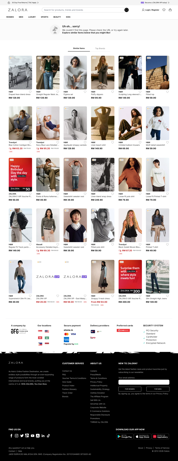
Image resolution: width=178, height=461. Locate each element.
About (140, 448)
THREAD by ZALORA (99, 422)
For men (157, 389)
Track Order (67, 393)
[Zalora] (17, 10)
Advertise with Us (97, 404)
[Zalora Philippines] (40, 344)
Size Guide (66, 382)
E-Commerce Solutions (100, 411)
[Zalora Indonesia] (47, 344)
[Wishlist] (163, 9)
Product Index (68, 385)
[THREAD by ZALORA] (27, 435)
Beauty (57, 17)
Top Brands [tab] (100, 48)
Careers (93, 371)
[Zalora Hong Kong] (40, 337)
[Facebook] (11, 435)
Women (10, 17)
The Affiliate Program (99, 396)
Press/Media (95, 374)
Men (21, 17)
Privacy (149, 448)
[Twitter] (22, 435)
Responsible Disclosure (100, 415)
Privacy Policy (96, 382)
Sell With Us (95, 400)
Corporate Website (98, 407)
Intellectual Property (99, 385)
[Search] (126, 10)
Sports (44, 17)
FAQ (64, 374)
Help (20, 451)
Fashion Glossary (69, 389)
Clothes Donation (97, 393)
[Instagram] (16, 435)
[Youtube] (32, 435)
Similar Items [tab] (79, 48)
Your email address (126, 378)
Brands (65, 396)
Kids (68, 17)
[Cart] (170, 9)
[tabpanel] (89, 181)
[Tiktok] (65, 435)
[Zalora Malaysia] (47, 331)
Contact (12, 451)
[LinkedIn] (43, 435)
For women (130, 389)
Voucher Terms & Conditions (74, 378)
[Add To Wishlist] (30, 91)
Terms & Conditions (98, 378)
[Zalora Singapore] (40, 331)
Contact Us (67, 371)
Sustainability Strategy (100, 389)
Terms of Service (162, 448)
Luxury (32, 17)
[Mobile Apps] (37, 435)
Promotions (95, 418)
